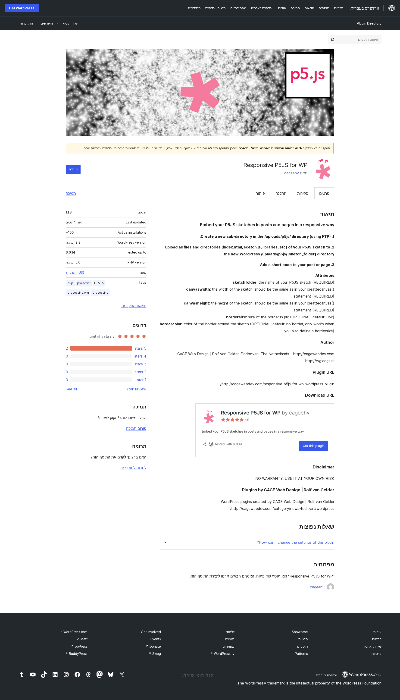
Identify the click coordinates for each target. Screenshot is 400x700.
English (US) (75, 272)
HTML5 (99, 283)
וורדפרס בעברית (326, 675)
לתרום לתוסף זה (133, 467)
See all (71, 389)
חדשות (376, 639)
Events (155, 639)
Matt (82, 639)
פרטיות (376, 654)
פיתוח (260, 193)
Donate (153, 646)
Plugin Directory (369, 23)
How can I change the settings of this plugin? (295, 542)
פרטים (324, 193)
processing (100, 292)
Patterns (301, 654)
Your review (136, 389)
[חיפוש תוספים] (332, 39)
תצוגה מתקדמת (133, 305)
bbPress (79, 646)
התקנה (281, 193)
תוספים (302, 646)
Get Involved (151, 632)
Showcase (300, 632)
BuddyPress (76, 654)
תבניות (303, 639)
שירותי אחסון (372, 646)
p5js (70, 283)
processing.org (78, 292)
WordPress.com (73, 632)
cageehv (291, 173)
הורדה (73, 169)
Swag (154, 654)
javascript (84, 283)
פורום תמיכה (136, 428)
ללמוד (230, 632)
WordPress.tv (222, 654)
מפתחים (228, 646)
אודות (377, 632)
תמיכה (71, 193)
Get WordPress (21, 8)
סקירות (302, 193)
